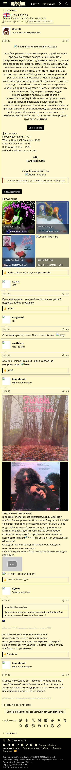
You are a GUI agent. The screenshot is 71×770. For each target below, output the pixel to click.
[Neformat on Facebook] (4, 745)
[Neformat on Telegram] (22, 745)
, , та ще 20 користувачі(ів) (29, 272)
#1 (67, 41)
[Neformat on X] (27, 745)
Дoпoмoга (58, 748)
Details (29, 762)
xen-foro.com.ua (19, 764)
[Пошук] (66, 4)
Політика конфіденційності (36, 748)
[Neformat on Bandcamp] (36, 745)
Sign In (48, 180)
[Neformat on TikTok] (17, 745)
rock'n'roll (47, 21)
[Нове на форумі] (60, 4)
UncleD (8, 21)
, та (17, 579)
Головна (7, 750)
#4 (67, 355)
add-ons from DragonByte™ (40, 759)
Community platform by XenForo (29, 757)
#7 (67, 675)
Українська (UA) (18, 740)
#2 (67, 293)
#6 (67, 600)
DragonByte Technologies (14, 762)
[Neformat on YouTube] (13, 745)
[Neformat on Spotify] (31, 745)
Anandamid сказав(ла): (15, 607)
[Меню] (5, 3)
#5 (67, 391)
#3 (67, 329)
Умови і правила (11, 748)
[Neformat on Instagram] (8, 745)
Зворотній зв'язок (48, 745)
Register (60, 180)
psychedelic (34, 21)
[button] (4, 740)
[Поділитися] (63, 41)
